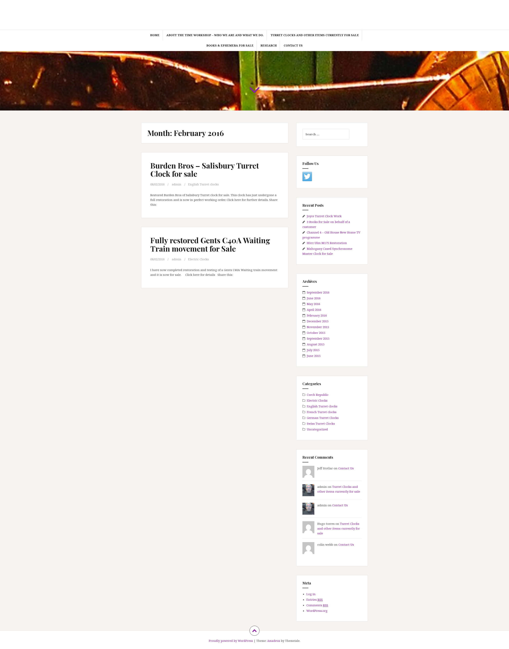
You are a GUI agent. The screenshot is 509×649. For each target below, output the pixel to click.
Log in (311, 594)
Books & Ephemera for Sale (230, 45)
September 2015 (318, 338)
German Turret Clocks (323, 418)
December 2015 (317, 321)
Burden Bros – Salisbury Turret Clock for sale (204, 169)
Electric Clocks (198, 259)
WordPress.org (316, 611)
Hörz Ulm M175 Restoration (327, 243)
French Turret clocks (321, 412)
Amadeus (273, 641)
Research (268, 45)
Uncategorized (317, 429)
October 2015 (316, 333)
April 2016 (314, 310)
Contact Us (293, 45)
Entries (314, 600)
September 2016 (318, 292)
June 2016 (314, 298)
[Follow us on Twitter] (307, 176)
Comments (317, 605)
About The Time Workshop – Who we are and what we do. (215, 35)
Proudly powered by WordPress (231, 641)
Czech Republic (317, 395)
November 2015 (318, 327)
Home (154, 35)
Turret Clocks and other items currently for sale (315, 35)
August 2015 (315, 344)
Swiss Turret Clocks (321, 423)
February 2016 (317, 315)
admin (176, 184)
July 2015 (313, 350)
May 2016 (313, 304)
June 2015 (314, 356)
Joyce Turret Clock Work (324, 216)
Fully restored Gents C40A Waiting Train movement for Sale (210, 244)
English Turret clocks (203, 184)
